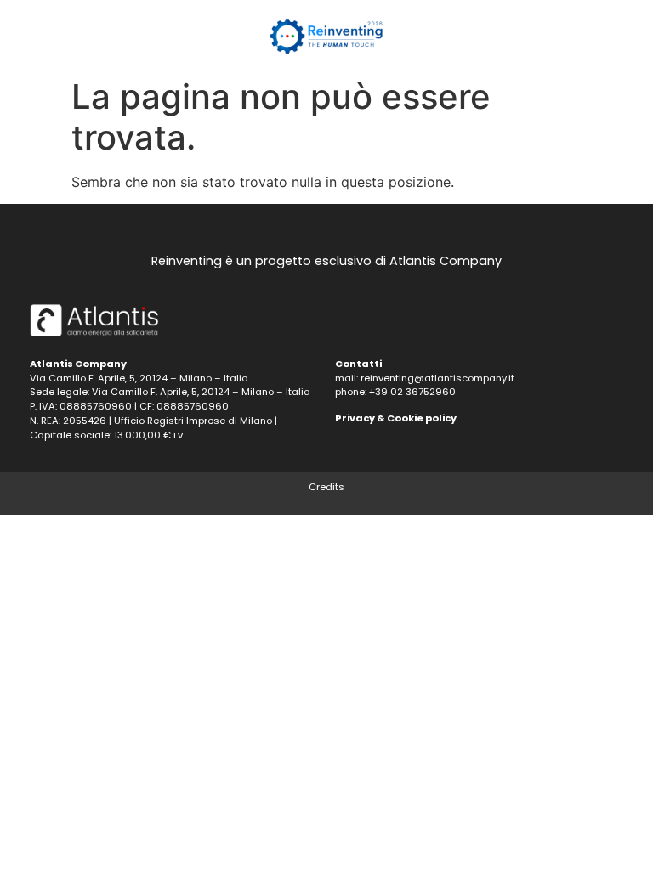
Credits (326, 487)
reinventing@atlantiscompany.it (437, 378)
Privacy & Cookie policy (396, 418)
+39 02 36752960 (412, 391)
